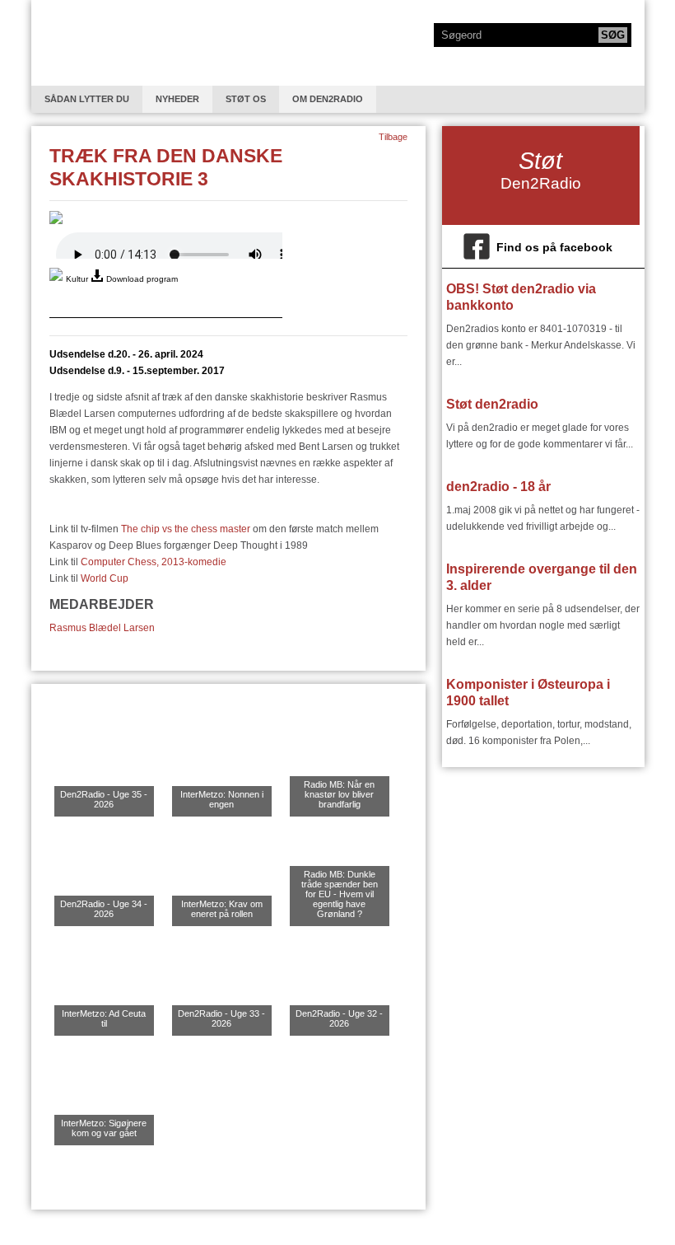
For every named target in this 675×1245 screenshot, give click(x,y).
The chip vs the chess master (185, 529)
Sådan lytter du (86, 99)
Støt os (246, 99)
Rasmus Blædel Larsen (102, 628)
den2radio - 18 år (498, 487)
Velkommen (96, 43)
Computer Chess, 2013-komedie (153, 562)
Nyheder (177, 99)
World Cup (104, 578)
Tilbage (393, 137)
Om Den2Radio (327, 99)
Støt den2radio (492, 404)
